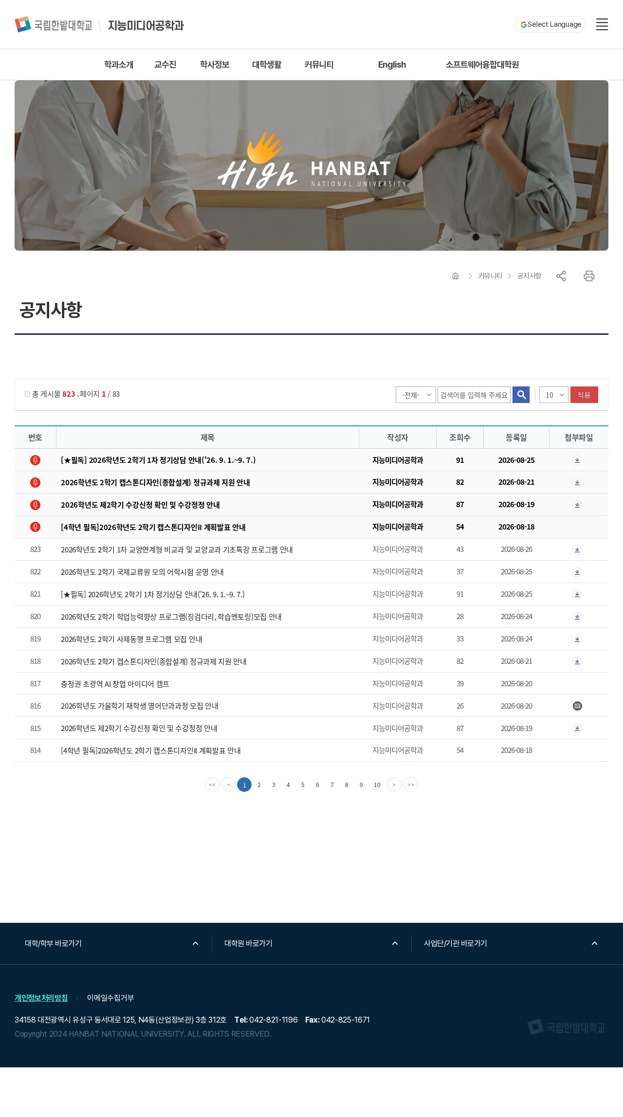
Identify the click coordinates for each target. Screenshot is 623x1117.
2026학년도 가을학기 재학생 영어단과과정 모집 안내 (139, 705)
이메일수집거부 (110, 998)
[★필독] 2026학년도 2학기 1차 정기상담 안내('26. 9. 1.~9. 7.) (158, 460)
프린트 (589, 276)
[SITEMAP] (602, 24)
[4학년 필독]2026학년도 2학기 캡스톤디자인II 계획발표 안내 (153, 527)
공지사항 (529, 276)
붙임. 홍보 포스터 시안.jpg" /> (579, 706)
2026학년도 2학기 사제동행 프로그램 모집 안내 (131, 639)
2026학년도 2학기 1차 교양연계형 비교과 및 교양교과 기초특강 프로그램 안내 (177, 549)
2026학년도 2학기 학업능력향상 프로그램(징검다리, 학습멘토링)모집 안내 (171, 616)
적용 (584, 395)
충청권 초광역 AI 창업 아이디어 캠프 (115, 683)
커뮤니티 (490, 276)
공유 (561, 276)
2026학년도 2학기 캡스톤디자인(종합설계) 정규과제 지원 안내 (155, 482)
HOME (455, 276)
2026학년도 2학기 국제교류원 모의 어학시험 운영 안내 (142, 572)
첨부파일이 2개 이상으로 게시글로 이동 (579, 460)
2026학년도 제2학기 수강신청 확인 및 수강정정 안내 (140, 504)
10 (377, 784)
